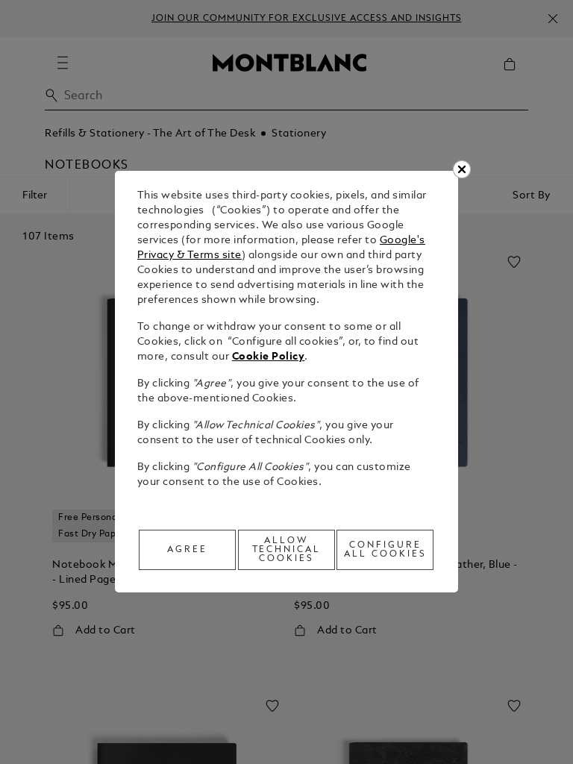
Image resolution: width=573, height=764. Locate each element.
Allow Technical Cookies (287, 549)
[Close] (462, 169)
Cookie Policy (268, 357)
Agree (187, 549)
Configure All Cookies (385, 550)
